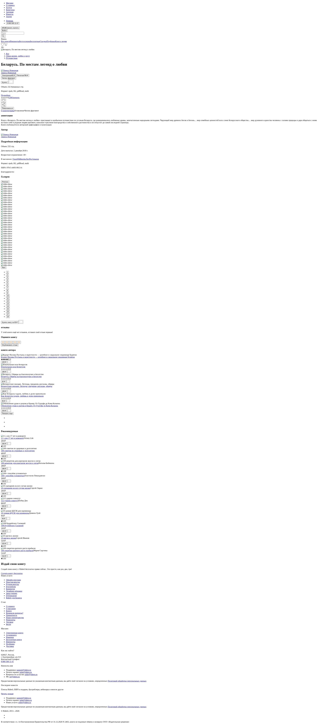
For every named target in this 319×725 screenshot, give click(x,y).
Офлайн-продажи (13, 580)
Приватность (11, 615)
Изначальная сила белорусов (13, 367)
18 (8, 317)
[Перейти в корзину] (5, 45)
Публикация (11, 596)
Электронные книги (14, 633)
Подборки (51, 41)
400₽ (4, 456)
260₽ (4, 444)
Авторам (9, 12)
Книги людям (61, 41)
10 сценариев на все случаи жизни (15, 488)
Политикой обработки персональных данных (127, 681)
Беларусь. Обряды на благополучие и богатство (21, 376)
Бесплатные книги (14, 639)
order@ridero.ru (31, 674)
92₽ (3, 381)
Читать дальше (7, 694)
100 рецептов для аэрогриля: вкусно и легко (20, 463)
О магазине (11, 609)
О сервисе (10, 5)
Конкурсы (10, 10)
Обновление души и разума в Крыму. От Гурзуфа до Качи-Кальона (29, 406)
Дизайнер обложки (14, 591)
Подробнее (5, 95)
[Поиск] (3, 36)
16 (8, 311)
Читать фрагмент (8, 78)
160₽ (4, 531)
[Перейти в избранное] (2, 45)
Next (3, 268)
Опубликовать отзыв (9, 345)
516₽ (4, 556)
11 (8, 298)
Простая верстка (13, 582)
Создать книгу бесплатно (12, 573)
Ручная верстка (12, 584)
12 (8, 301)
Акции (9, 16)
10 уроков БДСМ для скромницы (15, 513)
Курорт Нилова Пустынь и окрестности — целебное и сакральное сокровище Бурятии (38, 357)
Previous (5, 182)
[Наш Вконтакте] (7, 715)
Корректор (10, 589)
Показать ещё (7, 413)
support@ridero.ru (24, 670)
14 (8, 306)
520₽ (4, 543)
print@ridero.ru (26, 672)
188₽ (4, 372)
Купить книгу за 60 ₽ (10, 322)
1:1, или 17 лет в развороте (12, 438)
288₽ (4, 469)
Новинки (10, 637)
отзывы (11, 111)
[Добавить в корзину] (10, 82)
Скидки (43, 41)
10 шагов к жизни (8, 538)
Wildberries (21, 159)
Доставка (10, 646)
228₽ (4, 362)
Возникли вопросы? (14, 613)
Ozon (15, 159)
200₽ (4, 494)
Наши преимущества (15, 618)
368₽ (4, 481)
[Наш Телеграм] (7, 718)
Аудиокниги (11, 635)
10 (8, 296)
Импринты (14, 41)
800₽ (4, 506)
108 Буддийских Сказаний (12, 526)
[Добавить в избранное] (3, 101)
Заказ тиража (11, 593)
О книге (4, 111)
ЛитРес (29, 159)
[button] (159, 36)
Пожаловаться (7, 108)
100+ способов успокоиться (12, 476)
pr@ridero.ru (14, 677)
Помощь (9, 21)
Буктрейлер (11, 587)
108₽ (4, 391)
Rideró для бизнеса (14, 598)
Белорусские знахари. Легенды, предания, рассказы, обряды (26, 386)
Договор (9, 622)
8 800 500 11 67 (7, 661)
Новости (9, 14)
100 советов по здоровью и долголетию (18, 451)
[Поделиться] (3, 105)
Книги (9, 611)
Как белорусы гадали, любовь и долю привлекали (22, 396)
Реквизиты (10, 620)
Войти (4, 30)
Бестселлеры (24, 41)
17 (8, 314)
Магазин (9, 3)
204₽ (4, 411)
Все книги (5, 41)
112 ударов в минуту (9, 501)
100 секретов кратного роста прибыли (17, 550)
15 (8, 309)
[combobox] (159, 33)
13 (8, 304)
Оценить (15, 97)
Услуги (9, 7)
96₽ (3, 401)
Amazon (35, 159)
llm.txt (8, 624)
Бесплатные (35, 41)
